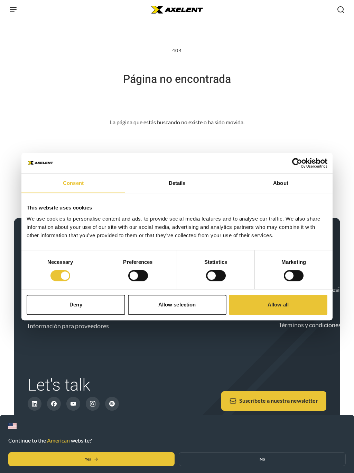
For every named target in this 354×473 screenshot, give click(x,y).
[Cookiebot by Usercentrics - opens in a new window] (297, 163)
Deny (75, 304)
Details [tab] (177, 183)
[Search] (340, 9)
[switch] (138, 275)
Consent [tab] (73, 183)
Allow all (278, 304)
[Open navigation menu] (13, 9)
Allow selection (177, 304)
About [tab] (280, 183)
